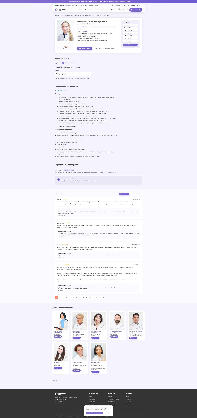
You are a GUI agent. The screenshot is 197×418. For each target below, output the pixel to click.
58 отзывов (80, 28)
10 (86, 297)
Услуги (72, 10)
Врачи (61, 15)
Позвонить (97, 48)
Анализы (79, 10)
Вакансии (128, 399)
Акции (107, 10)
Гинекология (92, 399)
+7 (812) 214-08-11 (123, 9)
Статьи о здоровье (112, 404)
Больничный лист (112, 401)
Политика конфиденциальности (97, 409)
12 (93, 297)
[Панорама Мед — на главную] (61, 9)
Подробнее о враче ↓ (108, 48)
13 (96, 297)
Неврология (92, 403)
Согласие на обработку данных (103, 416)
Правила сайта (130, 404)
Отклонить (107, 413)
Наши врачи (88, 10)
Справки (110, 403)
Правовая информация (72, 416)
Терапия (91, 396)
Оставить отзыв (124, 193)
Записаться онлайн (84, 48)
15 (103, 297)
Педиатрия (92, 401)
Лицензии (128, 401)
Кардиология (92, 397)
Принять (94, 413)
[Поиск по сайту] (128, 5)
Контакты (128, 403)
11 (90, 297)
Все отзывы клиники (136, 193)
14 (100, 297)
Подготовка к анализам (113, 399)
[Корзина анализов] (125, 5)
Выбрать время (130, 44)
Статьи (113, 10)
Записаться (134, 10)
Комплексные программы (114, 397)
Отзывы (128, 397)
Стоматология (98, 10)
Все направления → (94, 404)
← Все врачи (55, 380)
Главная (57, 15)
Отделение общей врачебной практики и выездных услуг (79, 15)
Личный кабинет (136, 5)
